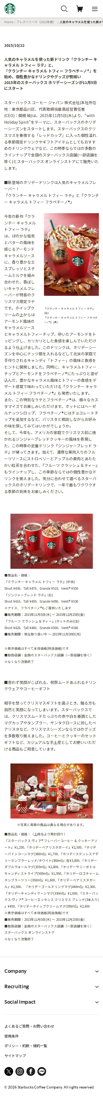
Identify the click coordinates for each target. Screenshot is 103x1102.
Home (8, 22)
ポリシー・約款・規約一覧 (25, 1045)
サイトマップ (15, 1055)
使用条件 (11, 1036)
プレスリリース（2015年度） (36, 22)
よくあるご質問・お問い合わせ (29, 1026)
